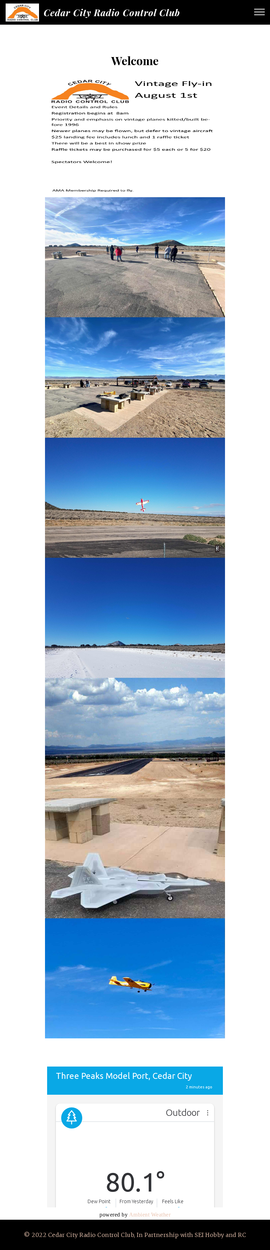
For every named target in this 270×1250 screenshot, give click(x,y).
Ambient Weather (150, 1215)
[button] (135, 137)
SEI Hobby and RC (220, 1234)
